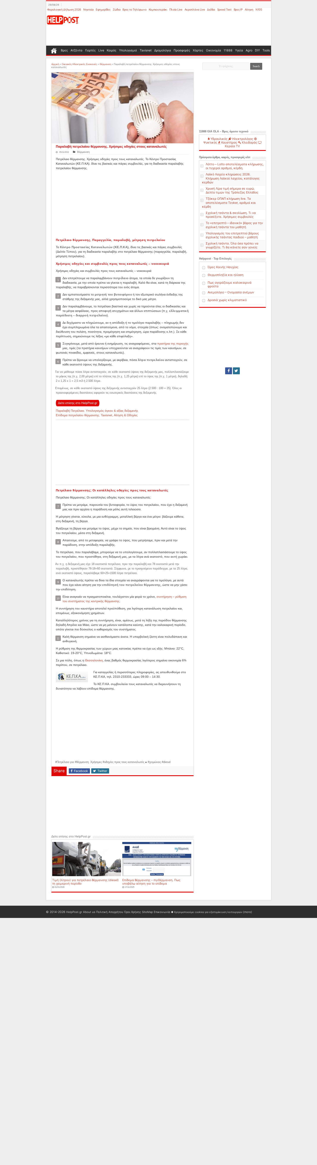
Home (54, 50)
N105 (259, 9)
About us (89, 912)
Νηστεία (88, 9)
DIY (257, 50)
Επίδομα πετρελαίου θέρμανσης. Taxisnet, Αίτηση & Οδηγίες (97, 415)
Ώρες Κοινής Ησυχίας (223, 267)
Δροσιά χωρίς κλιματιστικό (227, 300)
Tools (266, 50)
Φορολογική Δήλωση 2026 (64, 9)
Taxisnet (146, 50)
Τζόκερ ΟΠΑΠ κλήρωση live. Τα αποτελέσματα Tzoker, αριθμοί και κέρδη (229, 202)
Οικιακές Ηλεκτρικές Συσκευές (79, 64)
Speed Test (224, 9)
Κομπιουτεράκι (158, 9)
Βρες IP (238, 9)
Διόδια (211, 9)
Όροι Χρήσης (132, 912)
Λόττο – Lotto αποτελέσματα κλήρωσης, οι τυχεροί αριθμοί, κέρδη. (235, 166)
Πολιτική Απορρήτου (109, 912)
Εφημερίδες (103, 9)
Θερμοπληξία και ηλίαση (225, 275)
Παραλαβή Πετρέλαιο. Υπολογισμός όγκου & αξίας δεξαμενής (97, 410)
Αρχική (55, 64)
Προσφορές (182, 50)
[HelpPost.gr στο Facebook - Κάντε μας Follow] (228, 370)
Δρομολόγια (162, 50)
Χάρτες (198, 50)
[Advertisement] (179, 29)
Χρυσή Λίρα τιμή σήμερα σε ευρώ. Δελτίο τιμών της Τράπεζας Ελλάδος (232, 190)
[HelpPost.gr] (63, 19)
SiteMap (147, 912)
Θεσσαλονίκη (94, 660)
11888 (228, 50)
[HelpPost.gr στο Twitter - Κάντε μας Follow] (236, 370)
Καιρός (111, 50)
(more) (247, 912)
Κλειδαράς (249, 142)
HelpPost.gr (74, 912)
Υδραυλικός (219, 139)
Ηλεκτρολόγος (242, 139)
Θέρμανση (105, 64)
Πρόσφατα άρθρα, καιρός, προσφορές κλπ (224, 157)
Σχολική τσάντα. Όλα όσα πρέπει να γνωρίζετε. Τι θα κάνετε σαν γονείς (232, 245)
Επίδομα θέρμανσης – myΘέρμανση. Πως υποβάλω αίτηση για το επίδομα (151, 881)
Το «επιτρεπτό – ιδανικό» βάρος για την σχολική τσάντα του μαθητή (234, 225)
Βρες (64, 50)
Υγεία (239, 50)
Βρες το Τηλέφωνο (134, 9)
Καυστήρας (228, 142)
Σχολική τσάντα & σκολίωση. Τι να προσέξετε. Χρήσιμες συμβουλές (231, 214)
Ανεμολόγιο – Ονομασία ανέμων (231, 292)
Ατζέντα (76, 50)
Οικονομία (213, 50)
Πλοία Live (175, 9)
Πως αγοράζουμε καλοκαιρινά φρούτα (229, 284)
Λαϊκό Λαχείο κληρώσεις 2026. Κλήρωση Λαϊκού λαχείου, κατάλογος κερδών (231, 178)
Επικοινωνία (162, 912)
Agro (249, 50)
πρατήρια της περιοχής (172, 343)
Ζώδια (117, 9)
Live (101, 50)
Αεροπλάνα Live (195, 9)
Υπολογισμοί (128, 50)
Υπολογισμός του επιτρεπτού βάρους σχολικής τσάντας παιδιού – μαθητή (232, 235)
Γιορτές (90, 50)
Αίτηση (249, 9)
